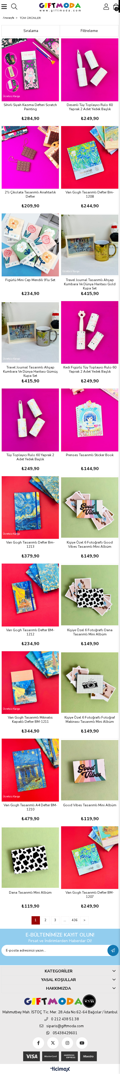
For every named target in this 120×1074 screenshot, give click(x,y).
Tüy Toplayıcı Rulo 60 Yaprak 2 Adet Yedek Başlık (30, 457)
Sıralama (30, 30)
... (65, 920)
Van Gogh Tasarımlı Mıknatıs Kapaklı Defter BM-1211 (30, 720)
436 (75, 920)
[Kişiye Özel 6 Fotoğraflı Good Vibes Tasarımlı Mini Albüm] (89, 507)
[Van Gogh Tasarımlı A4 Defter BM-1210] (30, 770)
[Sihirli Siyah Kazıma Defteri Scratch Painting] (30, 69)
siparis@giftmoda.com (65, 1026)
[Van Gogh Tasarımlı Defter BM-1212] (30, 595)
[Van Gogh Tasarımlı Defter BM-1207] (89, 857)
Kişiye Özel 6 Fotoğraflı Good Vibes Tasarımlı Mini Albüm (90, 544)
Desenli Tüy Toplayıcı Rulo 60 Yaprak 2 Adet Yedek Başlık (90, 107)
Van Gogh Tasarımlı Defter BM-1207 (90, 895)
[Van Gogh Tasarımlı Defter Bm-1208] (89, 157)
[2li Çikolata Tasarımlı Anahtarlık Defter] (30, 157)
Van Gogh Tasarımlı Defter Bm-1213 (30, 544)
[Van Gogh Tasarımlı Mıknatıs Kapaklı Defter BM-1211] (30, 682)
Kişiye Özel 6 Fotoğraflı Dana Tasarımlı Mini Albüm (89, 632)
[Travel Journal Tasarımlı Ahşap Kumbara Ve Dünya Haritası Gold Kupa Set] (89, 244)
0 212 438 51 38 (65, 1019)
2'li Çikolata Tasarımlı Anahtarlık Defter (30, 194)
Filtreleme (89, 30)
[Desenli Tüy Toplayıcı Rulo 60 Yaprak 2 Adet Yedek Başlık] (89, 69)
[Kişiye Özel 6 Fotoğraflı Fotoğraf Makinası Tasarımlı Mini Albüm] (89, 682)
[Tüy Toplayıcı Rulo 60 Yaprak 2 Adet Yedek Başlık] (30, 420)
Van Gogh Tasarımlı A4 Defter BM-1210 (30, 807)
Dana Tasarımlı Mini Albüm (30, 893)
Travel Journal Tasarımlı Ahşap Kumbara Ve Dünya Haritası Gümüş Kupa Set (30, 371)
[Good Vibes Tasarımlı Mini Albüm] (89, 770)
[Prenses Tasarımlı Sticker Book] (89, 420)
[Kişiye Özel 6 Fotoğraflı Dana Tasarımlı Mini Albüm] (89, 595)
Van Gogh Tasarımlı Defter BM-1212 (30, 632)
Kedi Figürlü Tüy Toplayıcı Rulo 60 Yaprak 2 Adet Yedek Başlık (89, 369)
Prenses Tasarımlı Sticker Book (90, 455)
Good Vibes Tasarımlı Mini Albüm (89, 805)
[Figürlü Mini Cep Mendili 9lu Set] (30, 244)
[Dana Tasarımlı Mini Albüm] (30, 857)
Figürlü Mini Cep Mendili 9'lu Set (30, 280)
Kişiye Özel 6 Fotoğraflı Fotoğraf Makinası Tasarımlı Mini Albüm (89, 720)
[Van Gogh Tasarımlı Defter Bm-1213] (30, 507)
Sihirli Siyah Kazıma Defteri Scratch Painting (30, 107)
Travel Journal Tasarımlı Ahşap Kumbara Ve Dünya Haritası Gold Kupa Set (90, 284)
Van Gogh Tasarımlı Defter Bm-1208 (90, 194)
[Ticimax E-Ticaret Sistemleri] (60, 1070)
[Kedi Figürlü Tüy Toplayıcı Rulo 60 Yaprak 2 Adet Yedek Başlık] (89, 332)
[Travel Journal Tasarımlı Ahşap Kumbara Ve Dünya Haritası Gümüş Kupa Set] (30, 332)
